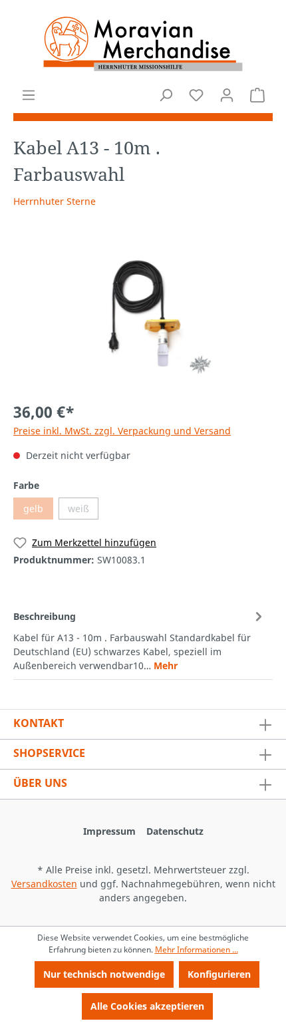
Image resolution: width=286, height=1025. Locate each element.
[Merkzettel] (196, 95)
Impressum (109, 831)
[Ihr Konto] (227, 95)
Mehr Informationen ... (196, 949)
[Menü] (28, 95)
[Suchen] (165, 95)
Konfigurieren (219, 974)
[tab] (139, 640)
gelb (33, 508)
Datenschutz (175, 831)
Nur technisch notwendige (104, 974)
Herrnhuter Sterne (54, 201)
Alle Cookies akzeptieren (147, 1006)
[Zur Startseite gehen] (143, 44)
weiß (78, 508)
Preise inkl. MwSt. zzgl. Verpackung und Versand (122, 430)
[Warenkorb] (257, 95)
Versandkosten (44, 883)
